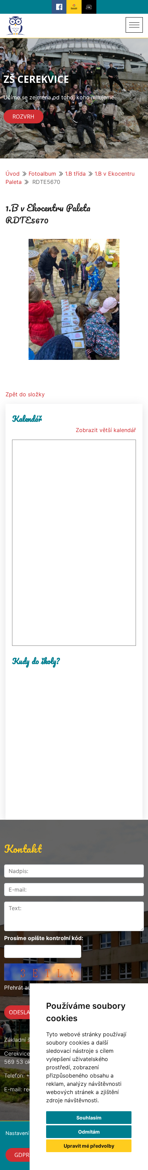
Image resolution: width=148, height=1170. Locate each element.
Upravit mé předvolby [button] (89, 1146)
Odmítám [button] (89, 1132)
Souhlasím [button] (89, 1118)
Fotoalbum (42, 173)
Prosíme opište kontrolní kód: (43, 938)
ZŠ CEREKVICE (36, 79)
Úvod (13, 173)
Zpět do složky (25, 394)
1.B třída (75, 173)
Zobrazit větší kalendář (106, 430)
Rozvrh (23, 116)
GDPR (21, 1155)
